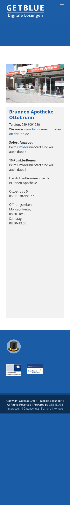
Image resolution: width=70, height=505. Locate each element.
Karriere (46, 408)
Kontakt (58, 408)
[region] (35, 83)
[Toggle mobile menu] (62, 6)
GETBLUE (55, 404)
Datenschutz (31, 408)
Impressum (14, 408)
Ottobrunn (25, 147)
